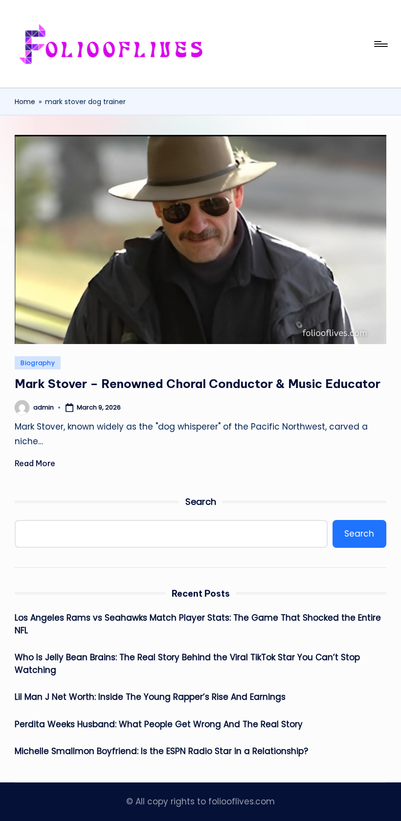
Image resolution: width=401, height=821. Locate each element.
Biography (38, 363)
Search (200, 502)
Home (25, 102)
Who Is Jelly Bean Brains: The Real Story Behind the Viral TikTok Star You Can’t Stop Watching (187, 663)
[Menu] (380, 44)
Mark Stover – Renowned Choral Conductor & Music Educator (197, 383)
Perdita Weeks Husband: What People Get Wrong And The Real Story (159, 724)
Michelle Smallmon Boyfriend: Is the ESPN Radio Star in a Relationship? (161, 751)
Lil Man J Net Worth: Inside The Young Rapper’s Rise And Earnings (150, 697)
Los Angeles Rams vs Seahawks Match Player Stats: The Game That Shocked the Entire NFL (198, 624)
